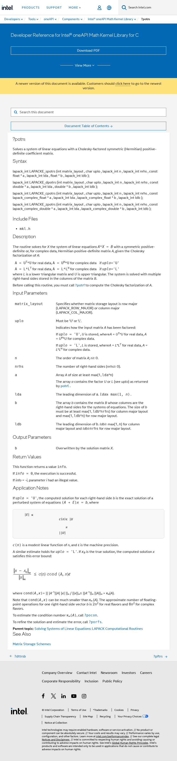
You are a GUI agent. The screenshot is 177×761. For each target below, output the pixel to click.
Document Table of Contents (87, 126)
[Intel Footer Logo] (19, 711)
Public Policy (112, 681)
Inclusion (91, 681)
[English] (109, 7)
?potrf (80, 285)
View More (83, 65)
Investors (129, 673)
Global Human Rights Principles (130, 742)
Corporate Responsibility (61, 681)
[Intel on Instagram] (84, 697)
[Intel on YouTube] (74, 697)
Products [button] (31, 8)
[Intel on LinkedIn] (63, 697)
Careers (146, 673)
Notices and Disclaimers (56, 739)
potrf (64, 386)
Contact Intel (86, 673)
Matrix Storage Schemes (32, 644)
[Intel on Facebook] (43, 697)
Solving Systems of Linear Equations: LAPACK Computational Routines (89, 629)
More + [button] (75, 8)
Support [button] (54, 8)
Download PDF (88, 50)
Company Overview (57, 673)
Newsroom (109, 673)
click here (122, 83)
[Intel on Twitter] (53, 697)
